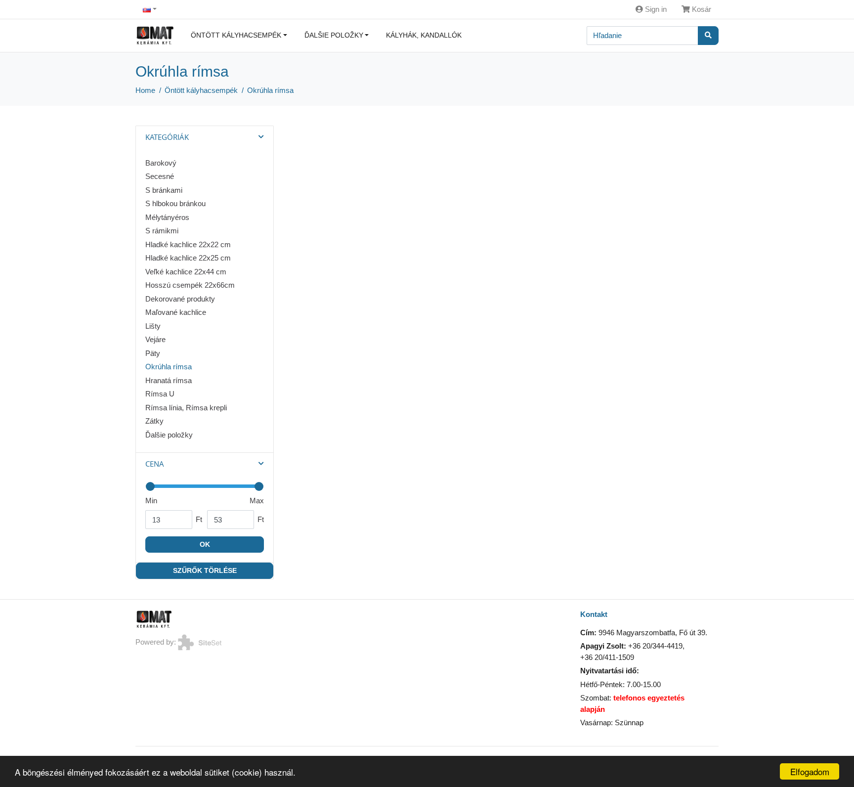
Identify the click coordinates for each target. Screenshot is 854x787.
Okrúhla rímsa (270, 90)
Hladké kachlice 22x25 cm (188, 258)
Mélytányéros (167, 217)
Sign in (655, 9)
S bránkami (163, 190)
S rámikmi (161, 230)
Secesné (159, 176)
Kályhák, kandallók (424, 35)
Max (257, 500)
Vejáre (155, 339)
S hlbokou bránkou (175, 203)
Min (151, 500)
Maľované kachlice (175, 312)
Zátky (154, 421)
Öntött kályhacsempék (236, 35)
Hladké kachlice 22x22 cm (188, 244)
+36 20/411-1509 (607, 657)
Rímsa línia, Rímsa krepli (186, 407)
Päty (152, 353)
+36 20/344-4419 (655, 646)
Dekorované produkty (180, 299)
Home (145, 90)
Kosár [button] (700, 9)
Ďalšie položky (333, 35)
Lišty (153, 326)
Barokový (160, 163)
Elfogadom (809, 771)
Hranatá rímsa (168, 380)
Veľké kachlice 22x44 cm (185, 271)
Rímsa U (159, 394)
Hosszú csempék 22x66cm (190, 285)
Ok (205, 544)
